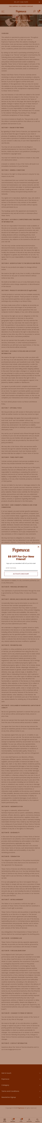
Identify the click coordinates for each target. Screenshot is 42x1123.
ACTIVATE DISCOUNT (21, 574)
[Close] (38, 546)
